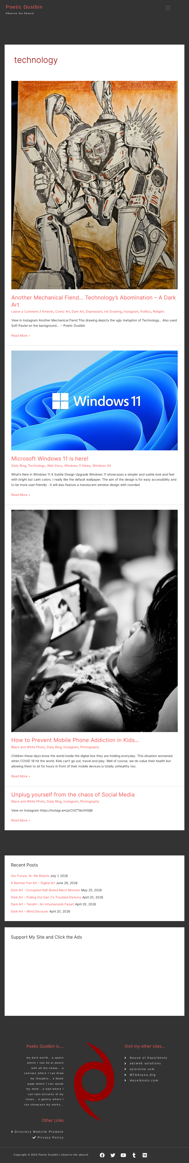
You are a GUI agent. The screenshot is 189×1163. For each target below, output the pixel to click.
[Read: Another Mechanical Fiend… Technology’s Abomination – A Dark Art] (94, 185)
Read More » (20, 335)
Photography (89, 747)
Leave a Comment (25, 311)
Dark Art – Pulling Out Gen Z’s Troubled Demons (46, 897)
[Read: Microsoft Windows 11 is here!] (94, 400)
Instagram (131, 311)
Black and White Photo (28, 747)
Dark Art (78, 311)
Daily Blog (18, 465)
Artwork (47, 311)
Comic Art (62, 311)
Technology (36, 465)
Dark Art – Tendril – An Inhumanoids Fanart (42, 904)
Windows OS (101, 465)
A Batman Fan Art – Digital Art (33, 883)
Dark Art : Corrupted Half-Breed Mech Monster (45, 890)
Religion (158, 311)
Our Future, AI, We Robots (30, 876)
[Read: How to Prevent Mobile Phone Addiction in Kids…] (94, 620)
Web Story (54, 465)
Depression (94, 311)
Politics (145, 311)
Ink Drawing (113, 311)
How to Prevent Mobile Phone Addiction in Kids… (75, 740)
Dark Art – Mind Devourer (29, 911)
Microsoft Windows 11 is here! (50, 458)
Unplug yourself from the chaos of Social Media (73, 794)
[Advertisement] (94, 977)
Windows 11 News (77, 465)
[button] (168, 7)
